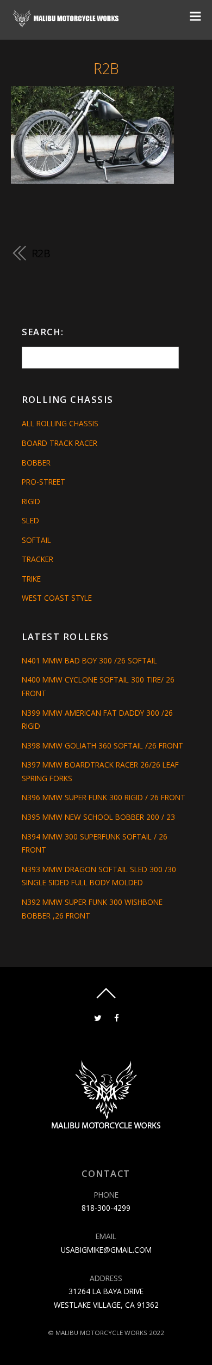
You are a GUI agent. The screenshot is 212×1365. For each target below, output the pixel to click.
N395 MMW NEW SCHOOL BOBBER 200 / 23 (98, 817)
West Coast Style (57, 598)
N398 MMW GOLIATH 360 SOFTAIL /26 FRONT (102, 745)
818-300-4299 (106, 1208)
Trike (31, 578)
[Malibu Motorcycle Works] (66, 24)
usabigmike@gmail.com (106, 1250)
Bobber (36, 462)
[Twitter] (97, 1017)
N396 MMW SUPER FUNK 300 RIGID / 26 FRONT (103, 797)
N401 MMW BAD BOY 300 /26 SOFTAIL (89, 660)
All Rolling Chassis (60, 423)
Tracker (37, 559)
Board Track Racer (59, 443)
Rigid (31, 501)
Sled (30, 520)
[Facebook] (116, 1017)
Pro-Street (43, 481)
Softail (36, 540)
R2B (106, 68)
